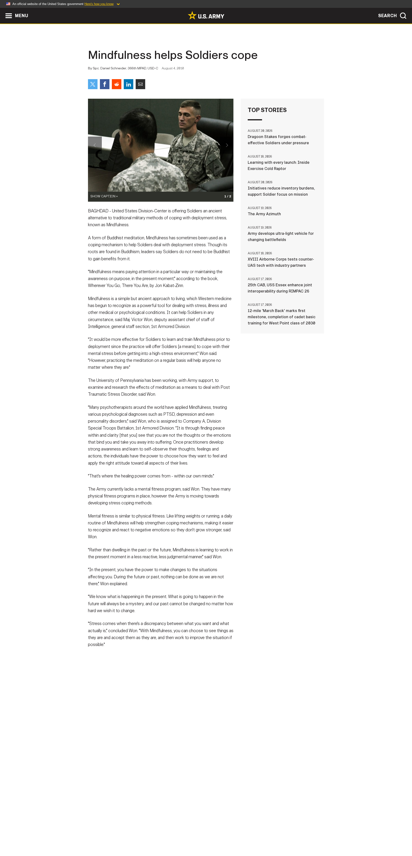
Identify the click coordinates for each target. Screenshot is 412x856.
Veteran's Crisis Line (295, 835)
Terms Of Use (177, 835)
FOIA (235, 835)
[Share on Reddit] (116, 84)
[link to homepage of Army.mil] (206, 15)
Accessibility (210, 835)
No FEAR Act (257, 835)
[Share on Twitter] (93, 84)
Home (101, 835)
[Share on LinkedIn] (128, 84)
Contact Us (124, 835)
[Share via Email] (140, 84)
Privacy (150, 835)
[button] (2, 10)
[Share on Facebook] (104, 84)
